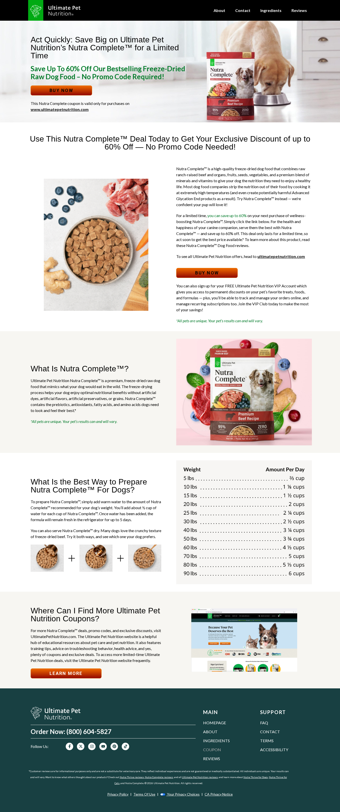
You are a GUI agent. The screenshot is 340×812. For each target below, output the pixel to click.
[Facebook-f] (69, 746)
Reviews (299, 10)
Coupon (212, 749)
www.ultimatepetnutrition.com (60, 109)
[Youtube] (103, 746)
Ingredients (271, 10)
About (219, 10)
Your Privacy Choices (183, 794)
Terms (267, 740)
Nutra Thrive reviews (132, 777)
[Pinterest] (114, 746)
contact (270, 731)
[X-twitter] (80, 746)
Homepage (214, 722)
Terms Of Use (144, 794)
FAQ (264, 722)
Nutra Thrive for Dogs (255, 777)
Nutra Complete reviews (158, 777)
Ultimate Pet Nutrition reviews (200, 777)
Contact (242, 10)
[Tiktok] (125, 746)
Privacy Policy (117, 794)
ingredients (216, 740)
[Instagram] (92, 746)
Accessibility (274, 749)
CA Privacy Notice (219, 794)
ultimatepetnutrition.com (281, 256)
